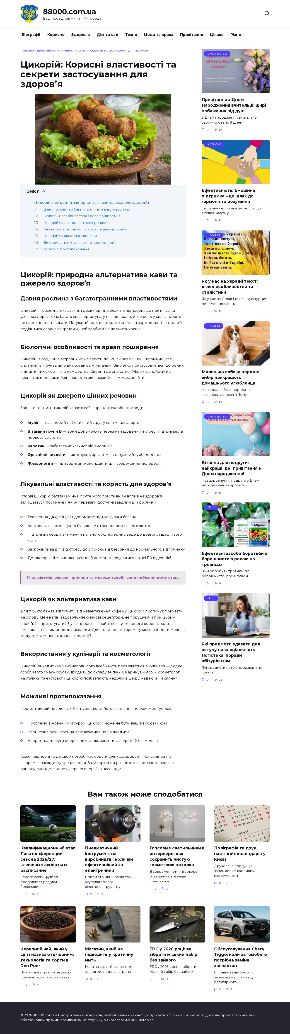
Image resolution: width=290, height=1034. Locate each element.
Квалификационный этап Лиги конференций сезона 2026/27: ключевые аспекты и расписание (48, 859)
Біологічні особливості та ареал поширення (82, 216)
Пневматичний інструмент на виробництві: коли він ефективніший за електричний (109, 859)
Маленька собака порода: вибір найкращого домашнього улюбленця (230, 377)
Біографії (31, 35)
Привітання (191, 35)
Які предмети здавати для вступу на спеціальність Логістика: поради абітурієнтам (231, 652)
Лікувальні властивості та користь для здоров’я (85, 229)
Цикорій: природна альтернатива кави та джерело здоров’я (91, 202)
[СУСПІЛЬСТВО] (236, 90)
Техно (131, 35)
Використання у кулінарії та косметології (79, 243)
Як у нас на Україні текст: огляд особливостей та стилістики (230, 287)
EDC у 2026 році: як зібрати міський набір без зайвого (173, 954)
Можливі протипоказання (66, 249)
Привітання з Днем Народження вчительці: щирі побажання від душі (234, 105)
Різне (235, 35)
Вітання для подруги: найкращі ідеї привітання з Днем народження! (231, 468)
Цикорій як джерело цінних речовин (77, 223)
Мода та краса (158, 35)
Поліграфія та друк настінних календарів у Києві (240, 853)
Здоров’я (80, 35)
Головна (27, 50)
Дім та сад (107, 35)
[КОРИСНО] (236, 181)
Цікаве (217, 35)
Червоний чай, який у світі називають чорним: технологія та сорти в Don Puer (47, 957)
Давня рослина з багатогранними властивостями (87, 209)
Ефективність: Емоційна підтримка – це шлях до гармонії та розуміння (228, 196)
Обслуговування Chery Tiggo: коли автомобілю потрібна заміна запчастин (240, 957)
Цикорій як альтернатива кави (70, 236)
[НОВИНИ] (236, 272)
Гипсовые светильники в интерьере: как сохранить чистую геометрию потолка (177, 856)
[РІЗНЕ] (236, 544)
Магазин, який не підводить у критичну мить (109, 954)
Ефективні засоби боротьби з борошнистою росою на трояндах (234, 559)
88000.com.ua (69, 11)
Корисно (56, 35)
